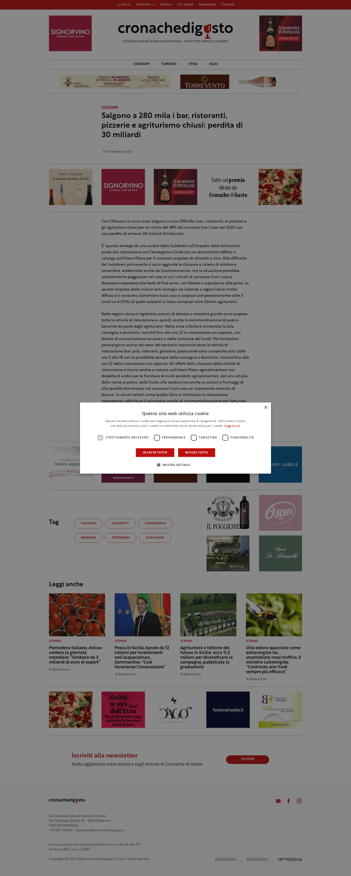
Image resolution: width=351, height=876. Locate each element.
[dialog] (175, 438)
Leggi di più (232, 426)
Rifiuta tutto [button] (196, 452)
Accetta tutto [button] (155, 452)
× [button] (265, 407)
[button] (175, 465)
